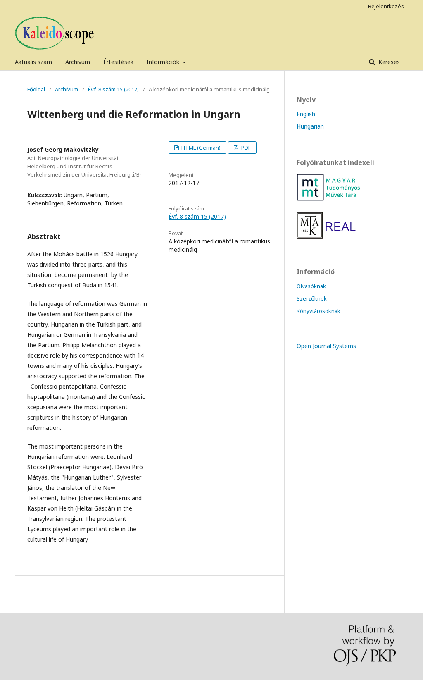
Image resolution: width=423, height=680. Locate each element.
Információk (164, 62)
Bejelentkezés (386, 6)
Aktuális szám (33, 62)
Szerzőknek (312, 298)
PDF (245, 147)
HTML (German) (200, 147)
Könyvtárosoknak (318, 311)
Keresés (388, 62)
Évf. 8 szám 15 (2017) (113, 89)
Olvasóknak (311, 286)
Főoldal (36, 89)
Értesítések (118, 62)
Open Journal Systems (326, 346)
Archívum (77, 62)
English (306, 114)
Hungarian (310, 126)
